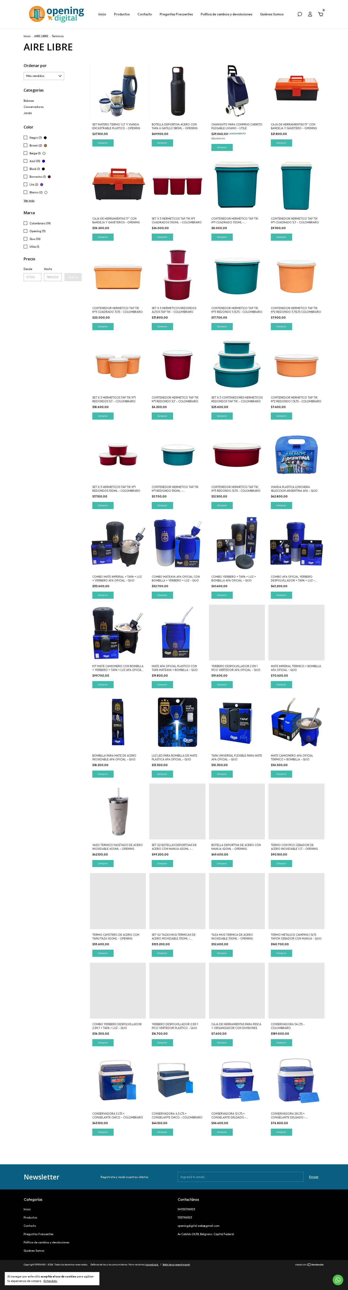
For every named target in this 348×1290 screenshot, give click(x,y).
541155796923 (186, 1209)
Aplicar (73, 277)
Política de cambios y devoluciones (226, 14)
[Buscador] (299, 14)
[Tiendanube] (309, 1265)
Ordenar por (35, 65)
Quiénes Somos (272, 14)
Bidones (29, 100)
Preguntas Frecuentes (176, 14)
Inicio (102, 14)
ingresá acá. (152, 1264)
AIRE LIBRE (41, 36)
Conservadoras (34, 107)
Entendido (50, 1281)
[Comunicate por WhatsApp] (338, 1280)
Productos (122, 14)
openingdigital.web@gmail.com (198, 1226)
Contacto (145, 14)
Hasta (48, 269)
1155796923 (185, 1217)
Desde (28, 269)
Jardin (28, 113)
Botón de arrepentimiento (176, 1264)
